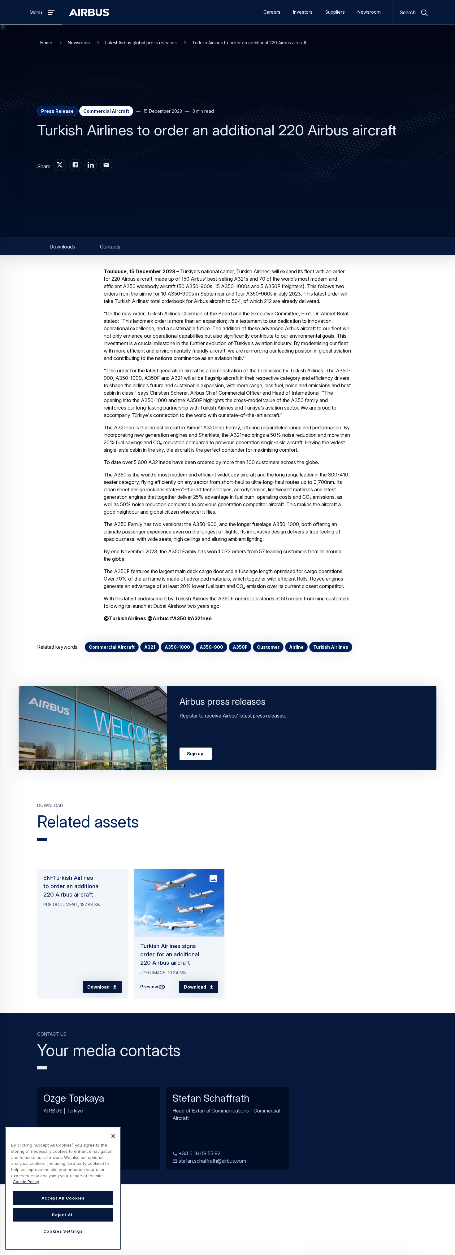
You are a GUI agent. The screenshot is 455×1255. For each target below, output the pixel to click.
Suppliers (335, 12)
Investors (303, 12)
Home (46, 42)
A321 (149, 647)
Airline (296, 647)
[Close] (113, 1136)
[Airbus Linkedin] (90, 165)
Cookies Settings (63, 1231)
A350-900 (211, 647)
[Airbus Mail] (106, 165)
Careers (271, 12)
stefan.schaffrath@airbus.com (211, 1161)
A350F (240, 647)
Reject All (63, 1214)
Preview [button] (149, 986)
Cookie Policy (26, 1181)
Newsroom (369, 12)
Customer (268, 647)
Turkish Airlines (330, 647)
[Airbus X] (60, 165)
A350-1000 (177, 647)
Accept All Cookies (63, 1198)
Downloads (62, 247)
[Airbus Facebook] (75, 165)
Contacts (110, 247)
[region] (63, 1188)
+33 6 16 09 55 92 (198, 1153)
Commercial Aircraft (112, 647)
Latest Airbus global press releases (141, 42)
